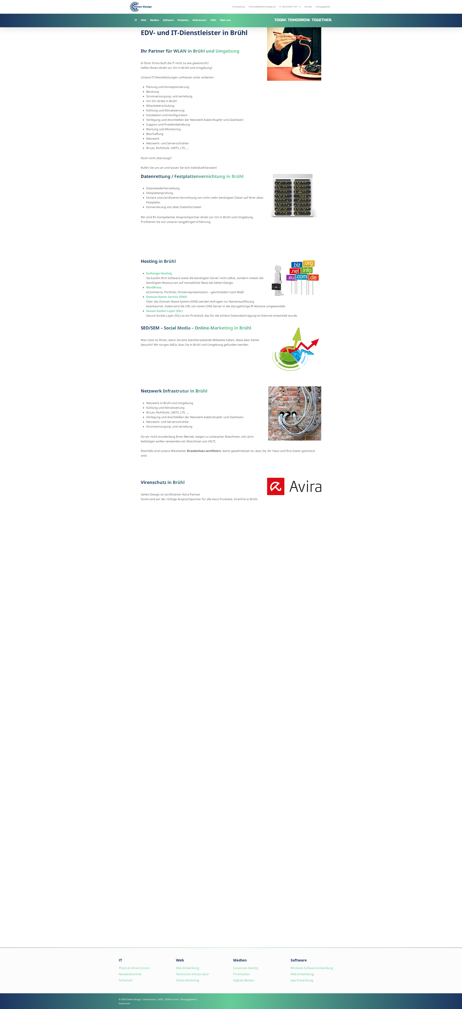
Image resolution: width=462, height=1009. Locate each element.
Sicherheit (125, 980)
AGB (160, 999)
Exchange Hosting (159, 273)
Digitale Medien (243, 980)
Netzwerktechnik (130, 974)
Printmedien (241, 974)
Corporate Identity (245, 968)
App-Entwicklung (302, 980)
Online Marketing (187, 980)
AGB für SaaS (171, 999)
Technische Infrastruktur (192, 974)
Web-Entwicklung (187, 968)
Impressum (124, 1003)
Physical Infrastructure (134, 968)
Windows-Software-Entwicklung (312, 968)
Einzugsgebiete (188, 999)
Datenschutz (149, 999)
